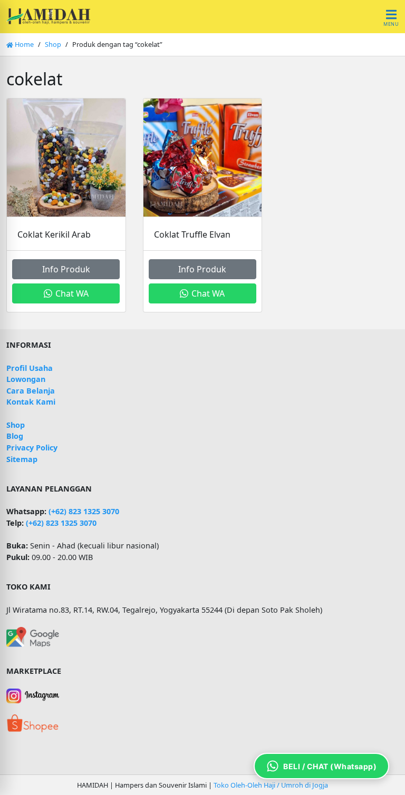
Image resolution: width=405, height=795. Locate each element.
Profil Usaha (29, 368)
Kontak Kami (30, 402)
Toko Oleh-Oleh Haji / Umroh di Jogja (271, 785)
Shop (53, 44)
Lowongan (25, 379)
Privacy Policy (31, 448)
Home (23, 44)
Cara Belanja (30, 391)
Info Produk (66, 269)
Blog (14, 436)
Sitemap (21, 459)
